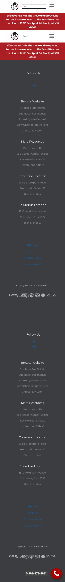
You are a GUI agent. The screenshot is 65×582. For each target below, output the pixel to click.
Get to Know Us (32, 148)
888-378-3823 (32, 194)
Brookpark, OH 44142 (33, 188)
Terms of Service (32, 264)
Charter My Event (33, 130)
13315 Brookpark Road (32, 182)
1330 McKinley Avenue (32, 211)
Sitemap (32, 245)
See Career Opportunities (32, 154)
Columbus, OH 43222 (32, 217)
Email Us (32, 251)
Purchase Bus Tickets (32, 108)
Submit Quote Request (32, 119)
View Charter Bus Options (32, 125)
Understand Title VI (32, 165)
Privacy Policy (32, 258)
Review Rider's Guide (32, 159)
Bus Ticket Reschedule (32, 113)
